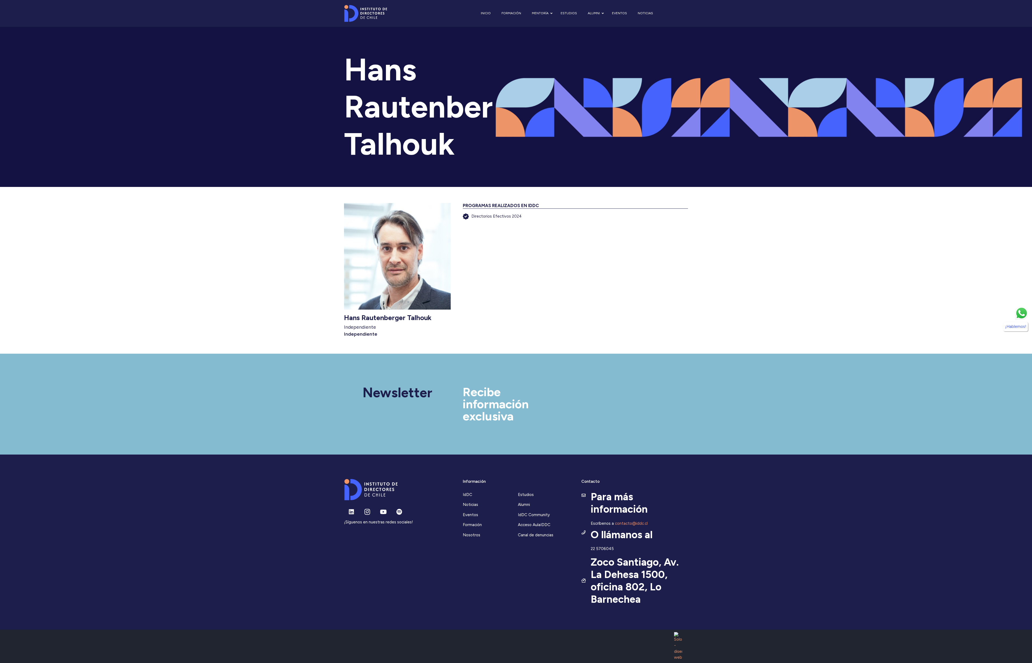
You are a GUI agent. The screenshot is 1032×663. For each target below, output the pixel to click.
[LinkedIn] (351, 512)
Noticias (470, 504)
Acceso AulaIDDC (534, 524)
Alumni (524, 504)
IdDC (467, 494)
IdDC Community (534, 514)
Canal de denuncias (535, 535)
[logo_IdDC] (365, 13)
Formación (472, 524)
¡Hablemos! (1015, 326)
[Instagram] (367, 512)
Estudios (526, 494)
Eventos (470, 514)
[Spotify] (399, 512)
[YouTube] (383, 512)
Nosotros (471, 535)
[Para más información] (586, 496)
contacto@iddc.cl (631, 523)
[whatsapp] (1021, 313)
